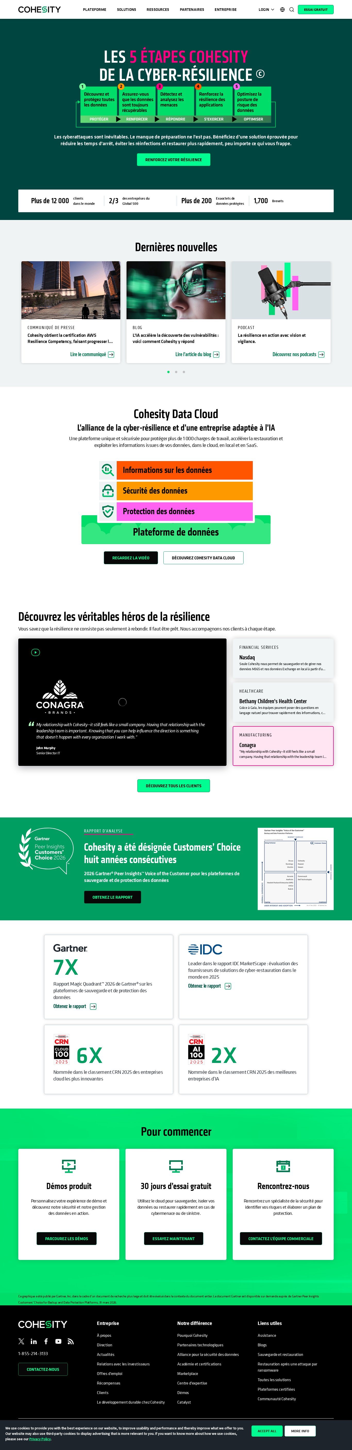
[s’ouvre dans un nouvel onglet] (21, 1342)
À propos (104, 1335)
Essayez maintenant (174, 1238)
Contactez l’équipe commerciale (281, 1238)
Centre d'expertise (192, 1383)
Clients (102, 1392)
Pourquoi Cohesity (192, 1335)
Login (264, 9)
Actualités (105, 1354)
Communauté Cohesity (277, 1399)
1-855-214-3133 (33, 1353)
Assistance (267, 1335)
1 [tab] (168, 371)
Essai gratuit (316, 9)
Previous (7, 313)
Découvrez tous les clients (174, 786)
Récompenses (108, 1383)
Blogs (262, 1345)
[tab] (283, 658)
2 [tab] (176, 371)
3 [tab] (183, 371)
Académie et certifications (199, 1364)
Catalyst (184, 1402)
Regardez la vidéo (130, 558)
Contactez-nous (43, 1369)
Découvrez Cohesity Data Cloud (203, 558)
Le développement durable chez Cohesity (131, 1402)
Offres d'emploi (109, 1373)
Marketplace (187, 1373)
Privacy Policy (40, 1439)
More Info (300, 1430)
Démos (183, 1392)
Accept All (267, 1430)
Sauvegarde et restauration (280, 1354)
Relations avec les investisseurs (123, 1364)
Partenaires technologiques (200, 1345)
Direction (104, 1345)
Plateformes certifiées (276, 1389)
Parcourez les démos (66, 1238)
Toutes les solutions (274, 1379)
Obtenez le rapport (113, 897)
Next (344, 313)
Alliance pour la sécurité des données (208, 1354)
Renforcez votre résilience (173, 159)
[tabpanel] (176, 119)
